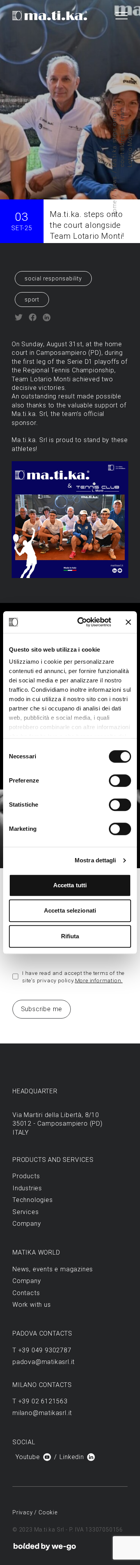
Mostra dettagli (95, 860)
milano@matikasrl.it (42, 1413)
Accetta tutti (70, 885)
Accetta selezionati (70, 910)
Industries (27, 1188)
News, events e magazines (52, 1269)
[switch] (120, 780)
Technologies (32, 1200)
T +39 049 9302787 (42, 1350)
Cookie (48, 1512)
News (114, 183)
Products (26, 1176)
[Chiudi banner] (128, 622)
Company (26, 1223)
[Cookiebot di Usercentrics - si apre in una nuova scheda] (82, 622)
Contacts (26, 1293)
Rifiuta (70, 936)
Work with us (31, 1304)
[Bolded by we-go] (45, 1547)
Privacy (23, 1512)
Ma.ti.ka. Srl (29, 414)
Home (114, 208)
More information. (99, 980)
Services (25, 1212)
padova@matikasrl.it (43, 1362)
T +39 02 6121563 (40, 1401)
